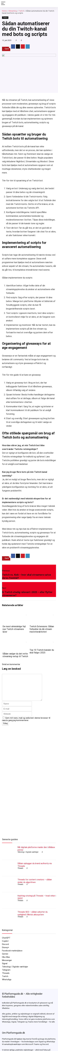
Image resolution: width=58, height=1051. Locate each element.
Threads (20, 868)
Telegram (6, 970)
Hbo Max (6, 957)
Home (4, 11)
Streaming (12, 11)
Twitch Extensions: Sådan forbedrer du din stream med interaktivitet (42, 629)
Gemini (5, 954)
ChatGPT (6, 938)
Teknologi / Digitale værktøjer (28, 852)
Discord (5, 944)
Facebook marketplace (12, 950)
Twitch (21, 11)
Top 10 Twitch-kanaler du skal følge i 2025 (42, 651)
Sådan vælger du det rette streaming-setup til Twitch (15, 655)
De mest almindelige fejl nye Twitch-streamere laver (14, 629)
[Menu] (3, 3)
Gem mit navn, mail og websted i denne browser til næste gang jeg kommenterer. (26, 719)
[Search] (54, 3)
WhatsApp (6, 979)
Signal (4, 963)
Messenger (7, 960)
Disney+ (5, 947)
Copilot (5, 941)
